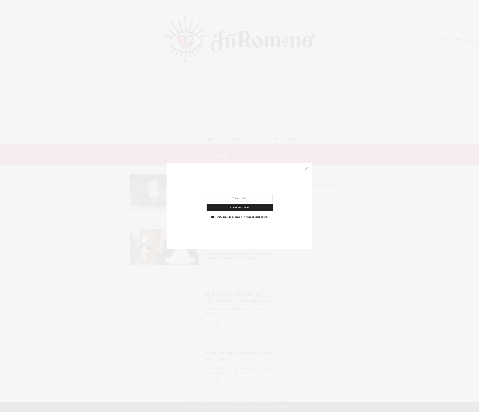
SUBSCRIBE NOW (239, 207)
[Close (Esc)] (307, 168)
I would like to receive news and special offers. (242, 217)
